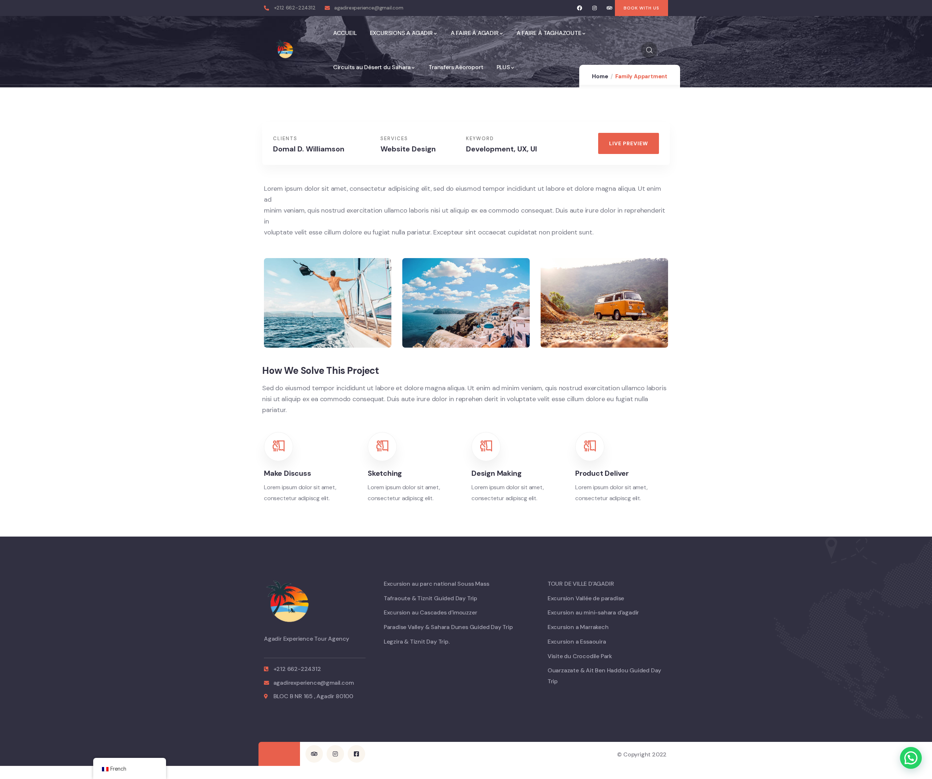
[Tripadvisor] (609, 8)
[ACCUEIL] (286, 50)
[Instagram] (594, 8)
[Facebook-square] (356, 754)
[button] (716, 130)
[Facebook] (579, 8)
